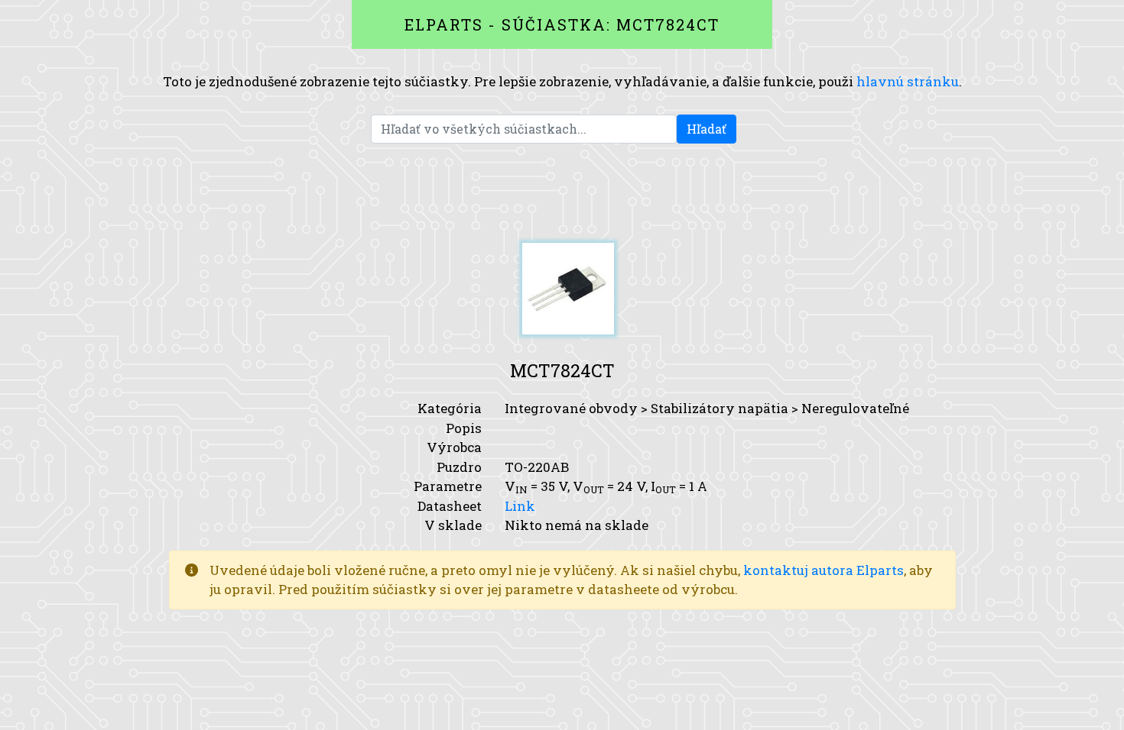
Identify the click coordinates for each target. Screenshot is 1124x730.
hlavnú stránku (907, 81)
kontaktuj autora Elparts (823, 570)
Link (520, 506)
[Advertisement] (562, 193)
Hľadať (706, 129)
